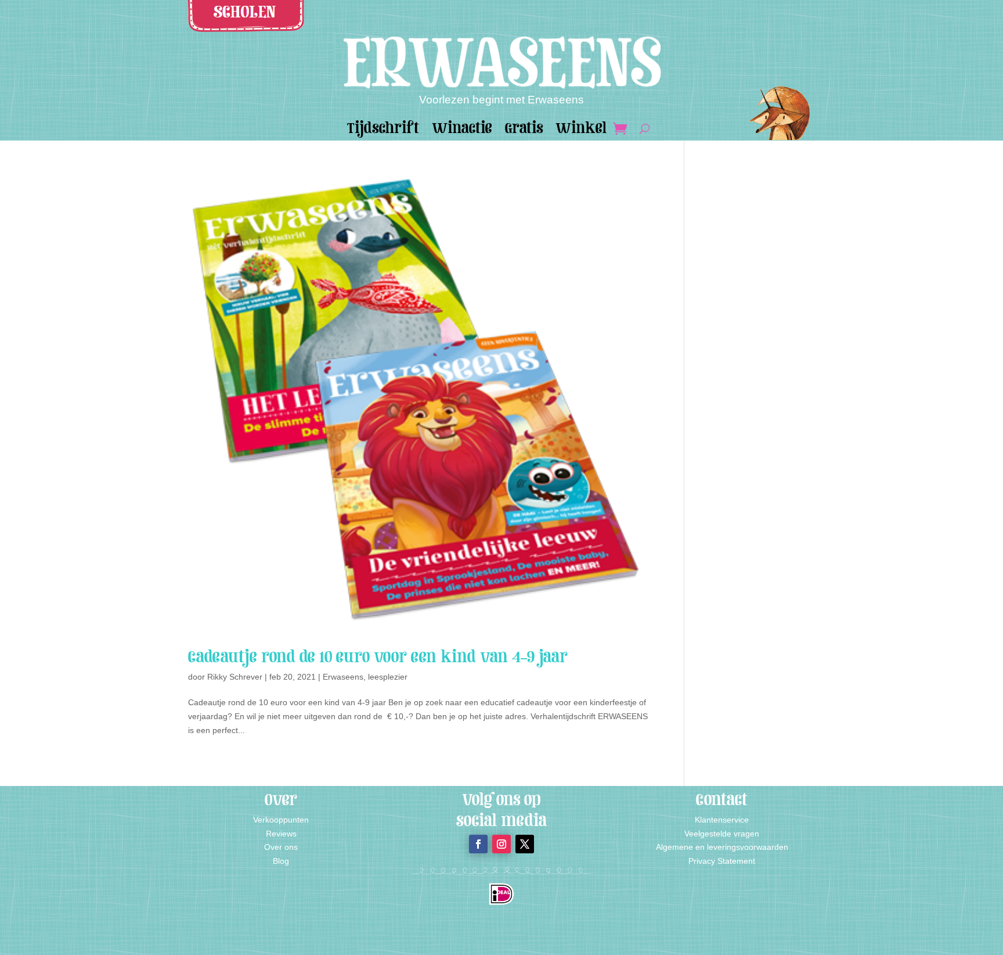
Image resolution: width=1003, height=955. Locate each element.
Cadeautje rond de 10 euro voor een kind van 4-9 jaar (378, 657)
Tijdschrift (383, 130)
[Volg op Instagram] (501, 844)
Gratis (524, 130)
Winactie (462, 130)
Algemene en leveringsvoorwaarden (722, 847)
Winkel (581, 130)
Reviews (281, 833)
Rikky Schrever (234, 676)
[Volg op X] (524, 844)
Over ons (281, 847)
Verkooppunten (281, 819)
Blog (281, 861)
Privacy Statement (721, 861)
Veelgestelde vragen (721, 833)
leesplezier (387, 676)
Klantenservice (722, 819)
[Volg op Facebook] (478, 844)
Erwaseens (343, 676)
